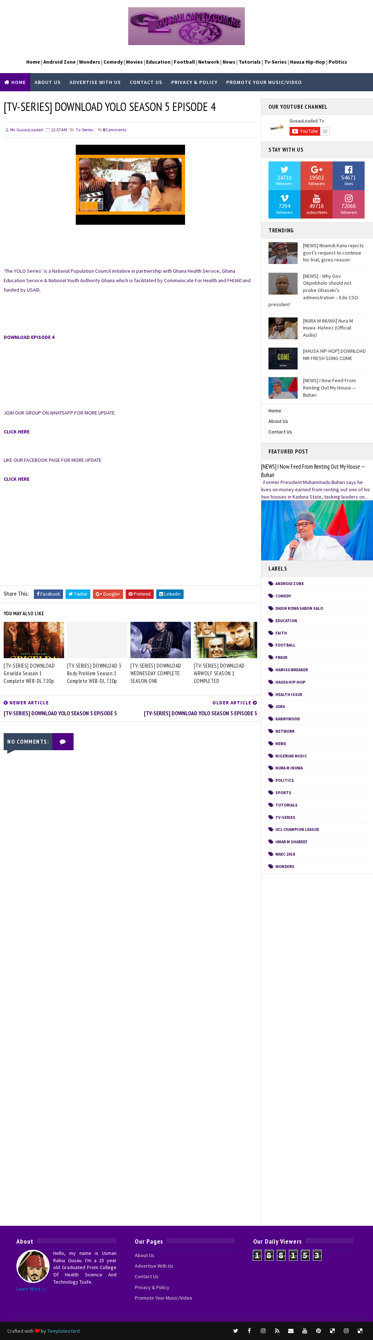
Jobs (280, 706)
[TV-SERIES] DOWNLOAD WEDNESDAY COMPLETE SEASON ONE (155, 673)
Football (285, 645)
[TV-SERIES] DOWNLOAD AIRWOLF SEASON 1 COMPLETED (219, 673)
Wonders (284, 866)
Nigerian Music (291, 756)
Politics (284, 780)
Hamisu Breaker (291, 669)
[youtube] (304, 1330)
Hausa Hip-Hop (290, 682)
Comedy (283, 596)
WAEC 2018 (285, 854)
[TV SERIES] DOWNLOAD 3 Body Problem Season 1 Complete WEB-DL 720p (94, 673)
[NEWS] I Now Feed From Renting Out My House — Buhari (329, 387)
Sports (283, 792)
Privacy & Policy (194, 82)
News (280, 743)
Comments (114, 129)
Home (18, 82)
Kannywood (287, 718)
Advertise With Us (95, 82)
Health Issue (288, 694)
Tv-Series (84, 129)
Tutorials (286, 805)
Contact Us (146, 82)
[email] (291, 1330)
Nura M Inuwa (289, 768)
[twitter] (235, 1330)
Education (286, 620)
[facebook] (249, 1330)
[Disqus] (130, 937)
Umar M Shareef (291, 841)
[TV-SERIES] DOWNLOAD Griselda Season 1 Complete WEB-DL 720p (29, 673)
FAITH (281, 633)
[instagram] (263, 1330)
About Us (48, 82)
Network (285, 731)
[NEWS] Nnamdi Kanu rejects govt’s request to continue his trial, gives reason (333, 252)
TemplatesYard (63, 1331)
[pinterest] (318, 1330)
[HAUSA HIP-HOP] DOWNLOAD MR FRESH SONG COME (334, 354)
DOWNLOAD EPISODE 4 (29, 337)
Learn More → (31, 1288)
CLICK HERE (17, 431)
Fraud (281, 657)
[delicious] (332, 1330)
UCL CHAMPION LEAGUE (297, 829)
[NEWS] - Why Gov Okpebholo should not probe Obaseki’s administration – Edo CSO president (313, 290)
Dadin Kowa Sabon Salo (299, 608)
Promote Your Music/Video (264, 82)
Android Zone (289, 583)
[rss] (277, 1330)
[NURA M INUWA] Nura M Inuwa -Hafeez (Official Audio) (328, 327)
